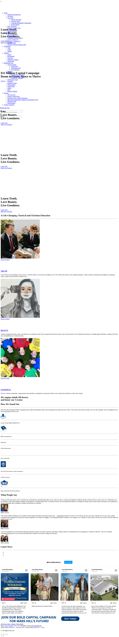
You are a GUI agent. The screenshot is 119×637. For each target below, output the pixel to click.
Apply (9, 49)
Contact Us (10, 29)
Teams (9, 54)
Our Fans (10, 58)
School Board (15, 24)
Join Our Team (15, 21)
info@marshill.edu (36, 626)
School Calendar (12, 91)
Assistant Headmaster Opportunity (21, 23)
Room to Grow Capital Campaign (17, 98)
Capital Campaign (9, 105)
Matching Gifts (11, 101)
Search (2, 116)
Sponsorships (11, 103)
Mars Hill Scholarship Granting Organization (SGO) (22, 100)
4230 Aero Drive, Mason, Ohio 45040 (12, 624)
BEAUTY (4, 330)
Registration (11, 56)
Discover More (5, 259)
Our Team (10, 18)
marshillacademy (7, 569)
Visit (8, 48)
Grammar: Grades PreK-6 (15, 38)
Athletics (6, 53)
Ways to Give (11, 95)
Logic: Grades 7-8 (12, 39)
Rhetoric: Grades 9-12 (13, 41)
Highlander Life (8, 63)
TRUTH (4, 271)
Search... (2, 111)
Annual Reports (12, 31)
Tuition (9, 51)
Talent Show (11, 86)
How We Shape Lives (13, 28)
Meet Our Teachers (6, 124)
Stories (9, 88)
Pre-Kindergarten (12, 34)
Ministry (9, 71)
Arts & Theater (11, 64)
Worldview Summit (17, 78)
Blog (8, 89)
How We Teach (12, 26)
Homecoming (11, 84)
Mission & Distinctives (14, 14)
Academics (7, 33)
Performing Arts (16, 68)
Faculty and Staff (16, 19)
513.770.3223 (9, 626)
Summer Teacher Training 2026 (16, 44)
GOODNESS (6, 390)
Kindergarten (11, 36)
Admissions (7, 46)
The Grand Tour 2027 (17, 76)
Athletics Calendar (12, 59)
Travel (9, 73)
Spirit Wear (10, 61)
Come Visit (4, 123)
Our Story (10, 16)
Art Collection (15, 69)
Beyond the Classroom (18, 74)
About (5, 13)
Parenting (10, 81)
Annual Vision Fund (13, 96)
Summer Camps (12, 83)
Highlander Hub (5, 108)
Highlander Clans (12, 79)
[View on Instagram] (26, 570)
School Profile (11, 43)
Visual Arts (14, 66)
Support (6, 93)
